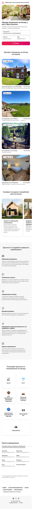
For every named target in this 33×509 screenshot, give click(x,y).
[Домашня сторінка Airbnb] (3, 2)
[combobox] (16, 33)
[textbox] (9, 39)
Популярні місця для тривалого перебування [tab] (13, 446)
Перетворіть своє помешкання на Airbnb (17, 2)
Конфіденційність (13, 502)
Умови (21, 502)
